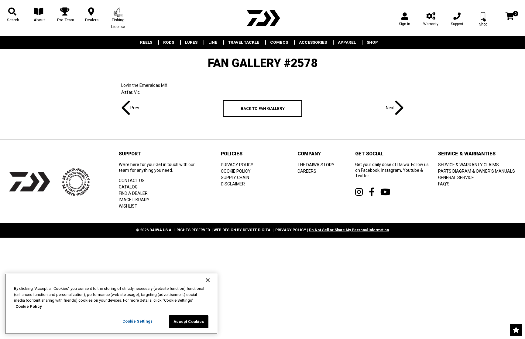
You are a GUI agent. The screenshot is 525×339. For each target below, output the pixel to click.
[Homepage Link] (262, 18)
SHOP (372, 42)
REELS (146, 42)
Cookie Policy (28, 306)
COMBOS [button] (279, 42)
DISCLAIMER (233, 183)
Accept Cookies (188, 321)
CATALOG (128, 187)
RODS (168, 42)
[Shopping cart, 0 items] (510, 16)
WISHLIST (128, 206)
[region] (111, 303)
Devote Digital (258, 230)
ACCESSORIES (313, 42)
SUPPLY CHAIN (235, 177)
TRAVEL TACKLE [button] (243, 42)
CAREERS (306, 171)
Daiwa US (158, 230)
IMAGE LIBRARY (134, 199)
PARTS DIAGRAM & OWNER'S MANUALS (476, 171)
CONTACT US (132, 180)
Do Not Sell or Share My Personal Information (349, 230)
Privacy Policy (290, 230)
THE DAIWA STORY (316, 164)
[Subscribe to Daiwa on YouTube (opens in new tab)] (385, 192)
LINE (212, 42)
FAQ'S (444, 183)
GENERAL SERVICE (456, 177)
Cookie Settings (137, 321)
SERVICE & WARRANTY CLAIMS (468, 164)
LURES (191, 42)
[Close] (207, 280)
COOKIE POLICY (236, 171)
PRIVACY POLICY (237, 164)
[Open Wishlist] (516, 330)
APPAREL (347, 42)
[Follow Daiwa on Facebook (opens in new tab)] (371, 192)
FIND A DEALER (133, 193)
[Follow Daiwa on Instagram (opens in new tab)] (359, 192)
